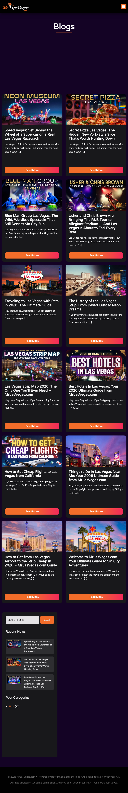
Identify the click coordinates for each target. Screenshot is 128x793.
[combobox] (22, 620)
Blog (11, 706)
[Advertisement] (64, 63)
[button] (123, 6)
